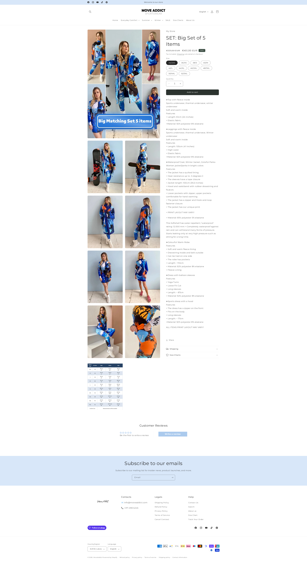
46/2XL (193, 68)
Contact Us (193, 502)
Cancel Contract (162, 519)
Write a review (173, 434)
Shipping (180, 54)
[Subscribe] (172, 477)
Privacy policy (137, 557)
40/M (205, 63)
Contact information (179, 557)
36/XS (184, 63)
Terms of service (150, 557)
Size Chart (193, 515)
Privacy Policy (161, 511)
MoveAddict (97, 557)
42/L (171, 68)
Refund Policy (161, 507)
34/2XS (172, 63)
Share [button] (171, 340)
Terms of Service (162, 515)
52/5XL (184, 73)
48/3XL (206, 68)
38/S (195, 63)
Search (191, 507)
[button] (90, 11)
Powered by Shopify (110, 557)
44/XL (181, 68)
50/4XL (172, 73)
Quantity (169, 79)
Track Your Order (196, 519)
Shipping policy (164, 557)
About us (192, 511)
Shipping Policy (162, 502)
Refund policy (125, 557)
